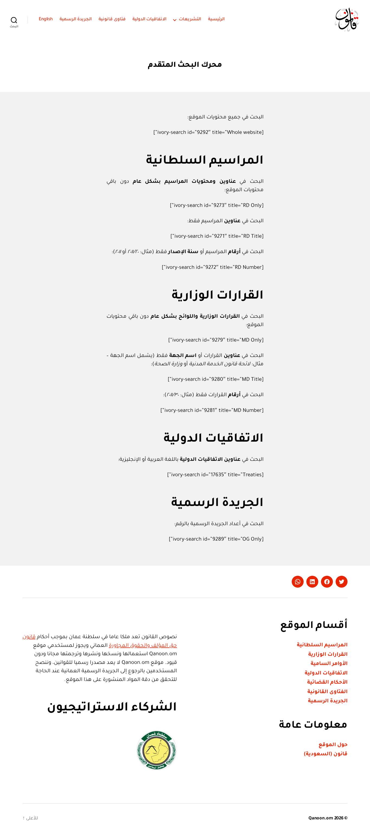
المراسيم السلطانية (322, 645)
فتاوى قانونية (112, 19)
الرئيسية (216, 19)
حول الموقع (333, 745)
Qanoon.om (321, 818)
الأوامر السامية (329, 664)
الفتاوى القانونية (327, 692)
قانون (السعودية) (326, 754)
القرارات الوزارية (328, 655)
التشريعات (190, 19)
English (46, 19)
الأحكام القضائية (327, 683)
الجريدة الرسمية (76, 19)
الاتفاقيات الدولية (149, 19)
